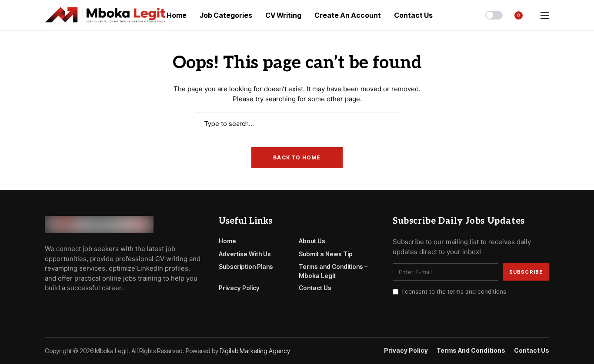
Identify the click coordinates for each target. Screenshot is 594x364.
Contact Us (315, 287)
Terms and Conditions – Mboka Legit (333, 271)
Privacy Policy (239, 287)
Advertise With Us (245, 254)
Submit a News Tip (326, 254)
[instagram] (84, 307)
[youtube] (72, 307)
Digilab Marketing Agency (255, 350)
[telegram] (60, 307)
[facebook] (47, 307)
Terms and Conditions (471, 350)
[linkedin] (97, 307)
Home (227, 241)
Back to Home (296, 157)
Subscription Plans (246, 266)
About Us (312, 241)
